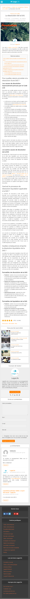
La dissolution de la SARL (16, 352)
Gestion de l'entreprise (17, 7)
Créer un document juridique (10, 564)
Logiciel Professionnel (8, 576)
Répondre (6, 465)
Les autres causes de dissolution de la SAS (14, 65)
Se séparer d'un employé (9, 540)
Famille (5, 552)
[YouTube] (17, 514)
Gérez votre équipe (8, 538)
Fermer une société (15, 13)
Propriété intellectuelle (8, 529)
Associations (6, 531)
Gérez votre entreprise (8, 527)
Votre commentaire (6, 403)
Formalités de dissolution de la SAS (12, 72)
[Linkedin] (4, 514)
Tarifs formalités (7, 573)
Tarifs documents (7, 571)
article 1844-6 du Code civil (19, 104)
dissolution (5, 323)
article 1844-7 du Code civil (16, 95)
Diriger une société (14, 338)
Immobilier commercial (8, 545)
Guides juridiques (6, 7)
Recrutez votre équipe (8, 536)
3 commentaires (15, 18)
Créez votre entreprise (8, 524)
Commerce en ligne (8, 533)
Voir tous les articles (15, 392)
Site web (4, 429)
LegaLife (24, 18)
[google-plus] (12, 514)
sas (16, 323)
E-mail (4, 423)
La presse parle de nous (9, 591)
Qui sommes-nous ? (8, 586)
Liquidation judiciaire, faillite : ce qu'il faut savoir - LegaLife (13, 491)
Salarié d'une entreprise (8, 543)
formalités (11, 323)
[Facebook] (7, 514)
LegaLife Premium (7, 569)
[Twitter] (10, 514)
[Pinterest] (15, 514)
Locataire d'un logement (9, 550)
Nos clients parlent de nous (9, 593)
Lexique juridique (7, 567)
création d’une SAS (12, 47)
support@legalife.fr (15, 478)
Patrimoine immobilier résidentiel (11, 547)
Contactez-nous (7, 588)
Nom (3, 417)
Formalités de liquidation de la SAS (12, 74)
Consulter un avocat (8, 562)
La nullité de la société (15, 359)
